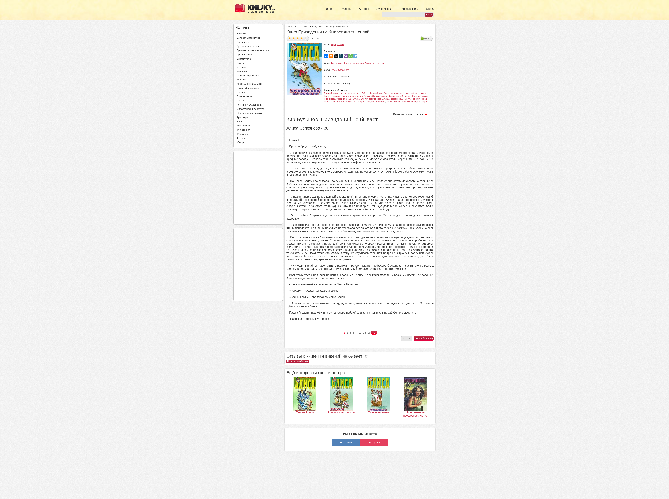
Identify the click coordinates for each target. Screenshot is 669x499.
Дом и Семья (244, 54)
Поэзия (241, 92)
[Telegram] (355, 56)
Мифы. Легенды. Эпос (249, 83)
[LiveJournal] (341, 56)
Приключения (244, 96)
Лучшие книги (385, 8)
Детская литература (248, 46)
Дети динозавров (419, 101)
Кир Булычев (316, 26)
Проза (240, 100)
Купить (427, 38)
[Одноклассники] (331, 56)
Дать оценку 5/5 (305, 38)
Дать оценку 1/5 (289, 38)
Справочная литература (250, 108)
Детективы (243, 42)
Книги (289, 26)
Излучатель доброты (355, 101)
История (241, 67)
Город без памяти (333, 93)
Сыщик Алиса (353, 99)
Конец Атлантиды (352, 93)
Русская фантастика (375, 63)
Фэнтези (241, 138)
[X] (336, 56)
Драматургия (244, 58)
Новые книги (410, 8)
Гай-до (365, 93)
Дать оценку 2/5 (293, 38)
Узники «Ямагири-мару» (375, 96)
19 (369, 332)
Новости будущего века (415, 93)
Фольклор (242, 133)
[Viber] (346, 56)
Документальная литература (253, 50)
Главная (328, 8)
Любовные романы (248, 75)
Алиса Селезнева (340, 70)
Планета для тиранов (352, 96)
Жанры (346, 8)
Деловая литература (248, 37)
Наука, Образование (248, 88)
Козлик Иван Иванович (400, 96)
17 (360, 332)
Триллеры (242, 117)
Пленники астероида (334, 99)
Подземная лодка (376, 101)
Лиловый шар (376, 93)
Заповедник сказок (393, 93)
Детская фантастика (353, 63)
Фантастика (243, 125)
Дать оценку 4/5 (301, 38)
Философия (243, 129)
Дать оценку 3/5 (297, 38)
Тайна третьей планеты (398, 101)
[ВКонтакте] (326, 56)
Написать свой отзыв (297, 361)
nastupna (374, 333)
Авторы (364, 8)
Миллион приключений (416, 99)
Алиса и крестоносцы (393, 99)
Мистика (241, 79)
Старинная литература (250, 113)
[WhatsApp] (350, 56)
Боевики (241, 33)
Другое (241, 62)
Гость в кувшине (332, 96)
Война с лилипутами (334, 101)
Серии (430, 8)
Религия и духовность (249, 104)
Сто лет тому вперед (371, 99)
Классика (242, 71)
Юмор (240, 142)
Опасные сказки (420, 96)
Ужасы (240, 121)
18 (364, 332)
